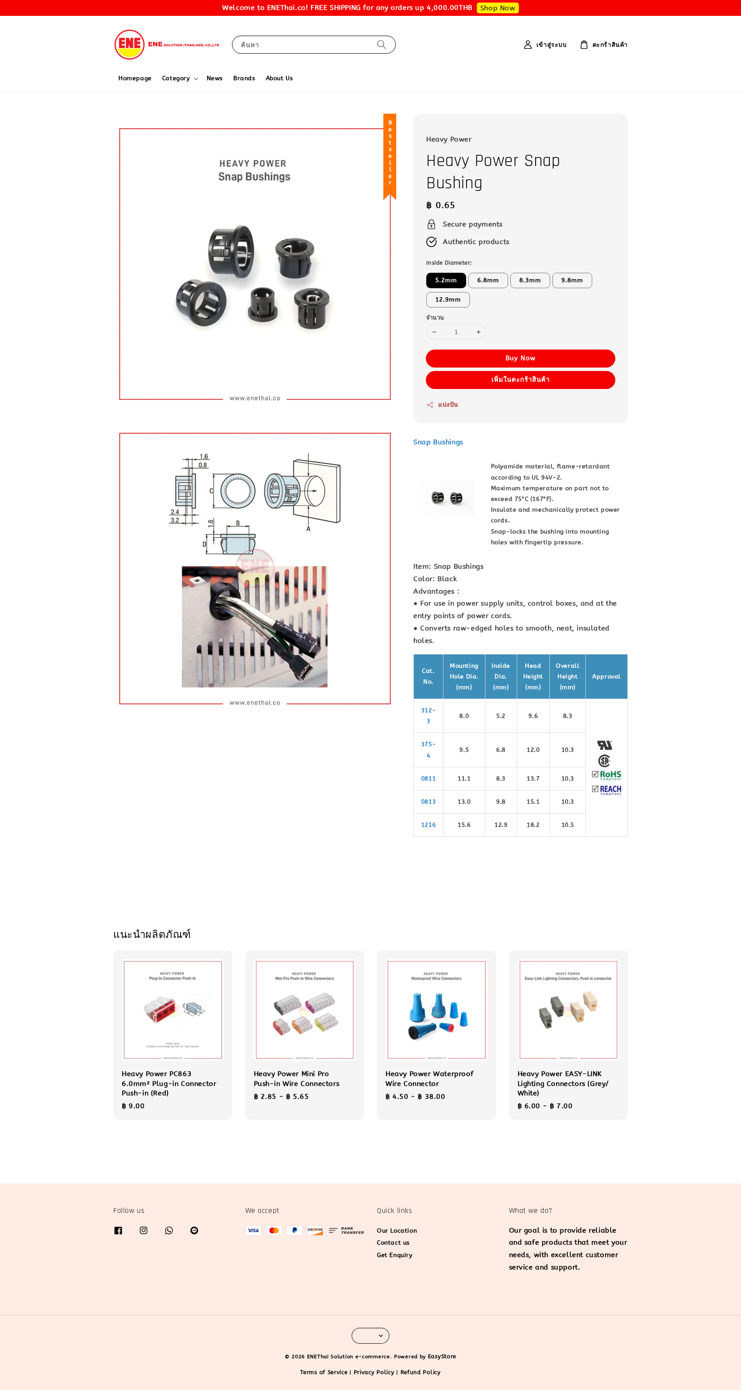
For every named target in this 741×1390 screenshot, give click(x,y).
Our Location (397, 1230)
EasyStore (442, 1356)
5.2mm (446, 280)
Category (176, 78)
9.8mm (572, 280)
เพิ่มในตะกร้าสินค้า (520, 379)
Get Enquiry (395, 1255)
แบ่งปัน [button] (448, 404)
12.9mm (448, 299)
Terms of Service (323, 1372)
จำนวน (435, 317)
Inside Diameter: (449, 262)
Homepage (135, 78)
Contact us (393, 1242)
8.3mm (530, 280)
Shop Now (497, 8)
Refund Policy (421, 1372)
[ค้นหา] (381, 44)
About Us (279, 78)
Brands (244, 78)
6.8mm (488, 280)
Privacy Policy (374, 1372)
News (215, 78)
